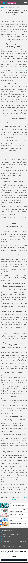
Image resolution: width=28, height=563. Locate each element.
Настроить (14, 556)
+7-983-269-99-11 (7, 532)
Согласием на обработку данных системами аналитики (12, 554)
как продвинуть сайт (21, 70)
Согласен (14, 560)
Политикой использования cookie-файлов (16, 552)
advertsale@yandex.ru (8, 536)
